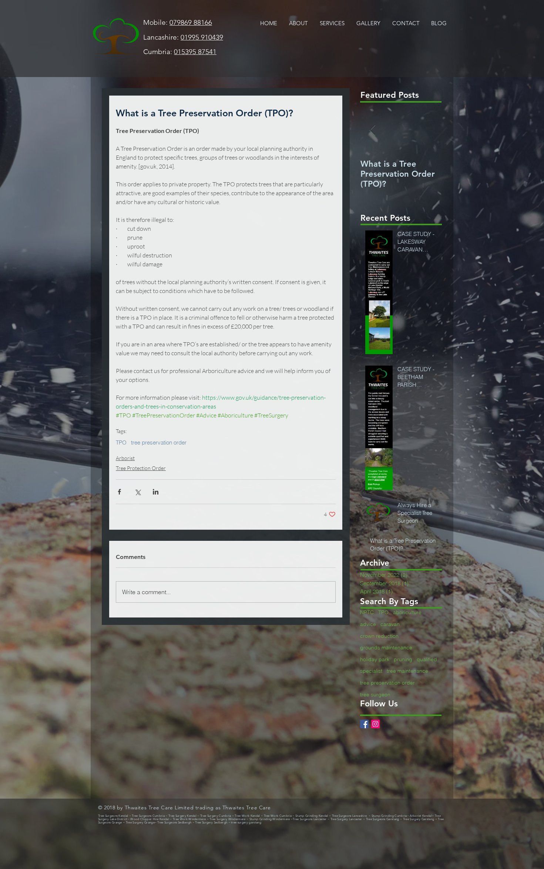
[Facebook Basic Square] (364, 724)
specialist (371, 670)
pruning (403, 659)
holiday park (374, 659)
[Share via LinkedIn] (155, 491)
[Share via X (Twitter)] (137, 491)
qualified (427, 659)
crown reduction (379, 636)
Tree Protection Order (141, 468)
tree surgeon (375, 694)
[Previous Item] (372, 130)
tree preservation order (159, 442)
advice (368, 624)
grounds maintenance (386, 647)
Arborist (125, 458)
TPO (121, 442)
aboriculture (407, 612)
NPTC (367, 612)
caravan (390, 624)
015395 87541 (195, 51)
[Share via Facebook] (119, 491)
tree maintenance (407, 670)
